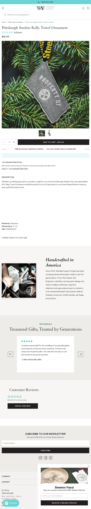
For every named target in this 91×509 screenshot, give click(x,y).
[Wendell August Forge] (45, 8)
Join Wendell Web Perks (18, 168)
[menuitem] (83, 8)
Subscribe (45, 450)
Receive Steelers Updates (64, 503)
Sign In (4, 168)
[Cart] (88, 8)
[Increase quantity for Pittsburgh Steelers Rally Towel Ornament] (14, 142)
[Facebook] (45, 457)
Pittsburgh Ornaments (15, 22)
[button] (15, 8)
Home (4, 22)
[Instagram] (40, 457)
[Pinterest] (50, 457)
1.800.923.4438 (47, 2)
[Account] (83, 8)
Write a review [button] (22, 406)
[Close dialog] (89, 466)
